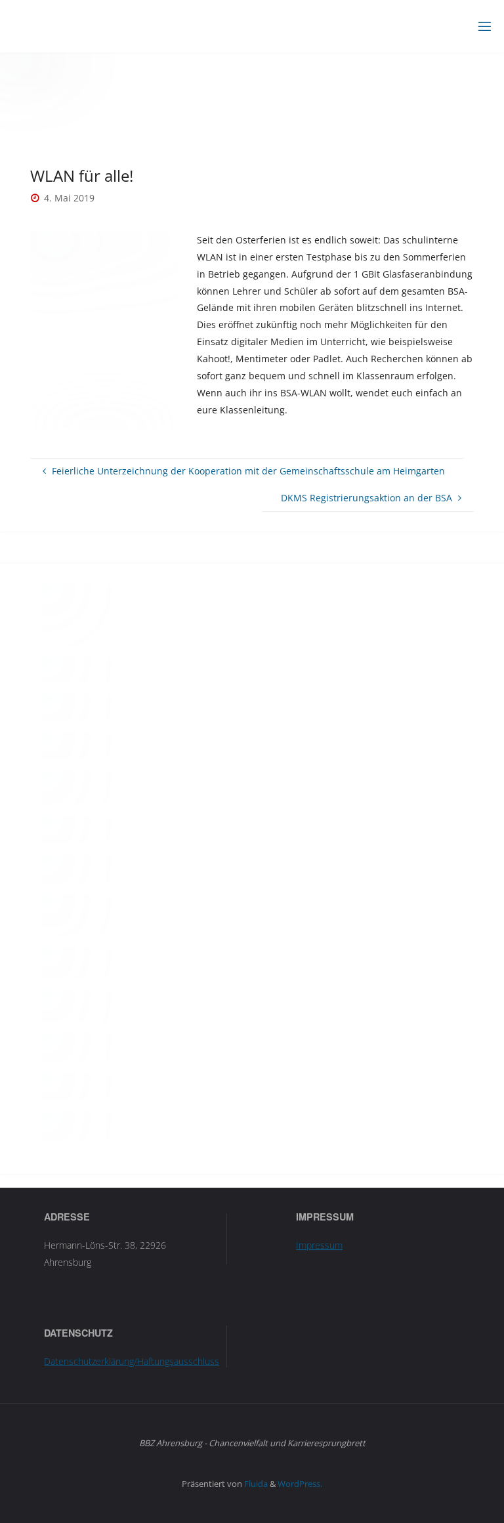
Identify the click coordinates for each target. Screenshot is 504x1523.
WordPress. (300, 1484)
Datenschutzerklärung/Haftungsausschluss (131, 1361)
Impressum (319, 1245)
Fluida (255, 1484)
